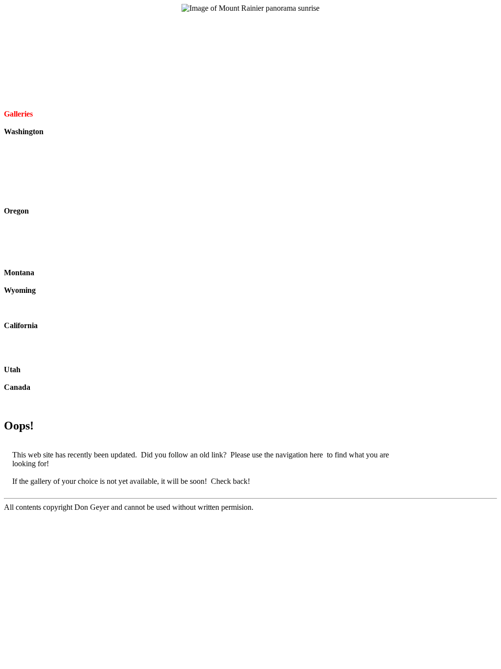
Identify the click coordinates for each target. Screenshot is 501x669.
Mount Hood (32, 228)
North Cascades (36, 158)
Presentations (250, 96)
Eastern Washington (42, 184)
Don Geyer (250, 70)
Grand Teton (31, 299)
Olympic (25, 149)
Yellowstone (30, 316)
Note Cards (250, 61)
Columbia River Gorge (47, 237)
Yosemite (25, 361)
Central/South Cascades (29, 171)
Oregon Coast (33, 246)
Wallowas (27, 219)
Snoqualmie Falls (38, 202)
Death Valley (32, 334)
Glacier (23, 281)
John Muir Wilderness (45, 343)
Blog (250, 26)
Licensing (250, 34)
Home (250, 17)
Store (251, 43)
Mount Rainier (34, 140)
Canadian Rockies (40, 396)
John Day (27, 255)
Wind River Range (40, 308)
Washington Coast (40, 193)
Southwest (28, 378)
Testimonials (250, 87)
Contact (251, 78)
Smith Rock (30, 264)
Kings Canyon (34, 352)
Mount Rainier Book (251, 52)
